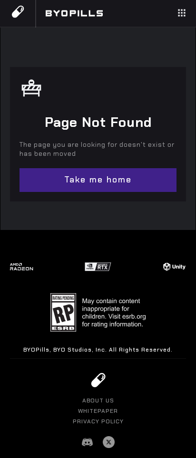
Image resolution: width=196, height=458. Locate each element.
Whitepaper (98, 411)
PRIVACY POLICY (98, 421)
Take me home (98, 179)
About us (98, 400)
